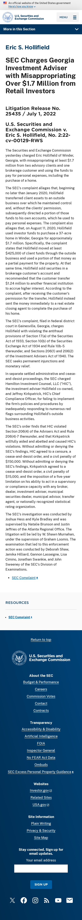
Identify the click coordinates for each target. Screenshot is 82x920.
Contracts (41, 711)
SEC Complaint (24, 578)
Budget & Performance (41, 682)
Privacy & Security (41, 831)
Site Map (41, 838)
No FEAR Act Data (41, 758)
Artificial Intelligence (41, 736)
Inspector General (41, 751)
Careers (41, 689)
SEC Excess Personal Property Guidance (39, 772)
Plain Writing (41, 823)
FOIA (41, 743)
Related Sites (41, 798)
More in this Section (19, 29)
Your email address (41, 860)
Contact (41, 703)
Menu (64, 17)
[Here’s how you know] (41, 5)
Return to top (41, 640)
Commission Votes (41, 696)
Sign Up (41, 884)
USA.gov (39, 805)
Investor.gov (39, 790)
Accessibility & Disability (41, 729)
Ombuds (41, 765)
